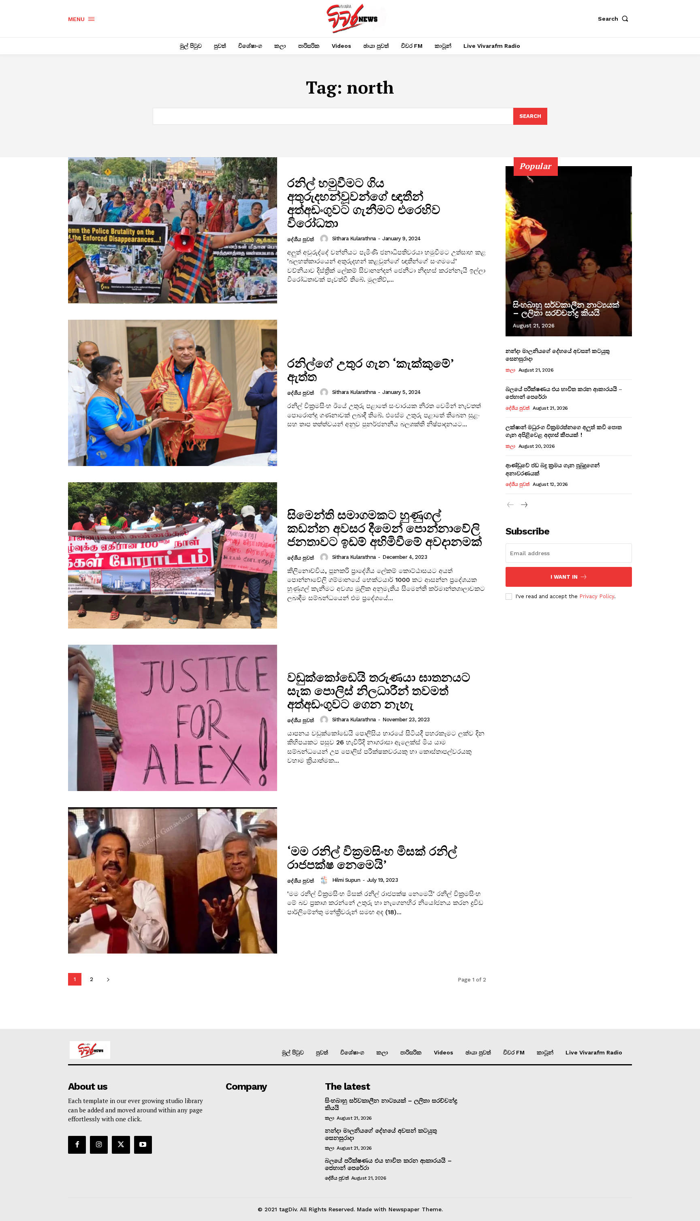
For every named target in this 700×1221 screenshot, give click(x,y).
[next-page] (108, 979)
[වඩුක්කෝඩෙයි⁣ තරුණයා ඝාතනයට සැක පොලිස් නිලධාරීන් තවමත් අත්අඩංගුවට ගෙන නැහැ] (172, 718)
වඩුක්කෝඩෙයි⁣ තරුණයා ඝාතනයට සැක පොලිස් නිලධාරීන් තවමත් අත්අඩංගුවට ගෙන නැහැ (378, 690)
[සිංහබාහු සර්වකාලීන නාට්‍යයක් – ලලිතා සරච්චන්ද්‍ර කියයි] (569, 251)
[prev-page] (511, 505)
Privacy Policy (596, 596)
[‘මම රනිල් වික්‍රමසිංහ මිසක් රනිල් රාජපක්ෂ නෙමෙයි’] (172, 880)
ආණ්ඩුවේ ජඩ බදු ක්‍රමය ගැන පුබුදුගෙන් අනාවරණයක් (553, 469)
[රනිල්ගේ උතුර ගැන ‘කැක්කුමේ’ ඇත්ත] (172, 393)
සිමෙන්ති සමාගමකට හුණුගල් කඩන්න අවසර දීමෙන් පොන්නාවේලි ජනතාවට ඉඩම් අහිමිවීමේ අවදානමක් (384, 528)
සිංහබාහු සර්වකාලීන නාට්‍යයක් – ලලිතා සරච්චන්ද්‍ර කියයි (566, 309)
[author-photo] (325, 239)
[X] (121, 1145)
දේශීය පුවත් (300, 239)
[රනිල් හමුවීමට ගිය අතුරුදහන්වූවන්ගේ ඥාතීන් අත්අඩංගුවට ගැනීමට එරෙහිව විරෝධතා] (172, 230)
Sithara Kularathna (354, 238)
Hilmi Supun (346, 880)
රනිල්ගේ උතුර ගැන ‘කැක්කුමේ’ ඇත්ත (370, 370)
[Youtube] (143, 1145)
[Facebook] (77, 1145)
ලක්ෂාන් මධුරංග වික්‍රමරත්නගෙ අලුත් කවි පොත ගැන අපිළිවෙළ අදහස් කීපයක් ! (564, 431)
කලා (510, 370)
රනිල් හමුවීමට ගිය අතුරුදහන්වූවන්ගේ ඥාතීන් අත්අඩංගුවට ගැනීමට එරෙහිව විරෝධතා (363, 203)
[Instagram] (99, 1145)
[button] (615, 18)
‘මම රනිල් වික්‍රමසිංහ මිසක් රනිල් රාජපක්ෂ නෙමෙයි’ (372, 857)
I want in (564, 577)
